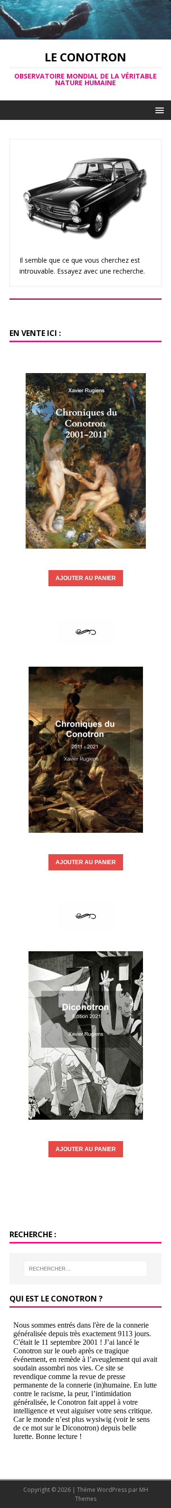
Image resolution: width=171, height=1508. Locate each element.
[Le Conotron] (85, 34)
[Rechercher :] (85, 1269)
